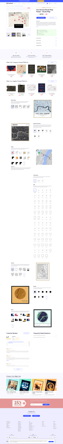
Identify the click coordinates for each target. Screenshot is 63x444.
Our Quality (43, 424)
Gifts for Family (30, 425)
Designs (15, 3)
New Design (52, 17)
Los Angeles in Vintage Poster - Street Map (11, 93)
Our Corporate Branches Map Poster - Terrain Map (21, 74)
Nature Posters (19, 428)
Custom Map (7, 423)
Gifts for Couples (30, 423)
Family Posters (19, 425)
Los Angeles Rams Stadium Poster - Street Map (42, 93)
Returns (54, 425)
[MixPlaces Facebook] (52, 437)
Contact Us (54, 423)
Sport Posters (19, 429)
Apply (47, 3)
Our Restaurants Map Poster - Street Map (51, 74)
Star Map (7, 424)
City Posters (19, 423)
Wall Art (19, 3)
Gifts (28, 3)
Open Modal (13, 34)
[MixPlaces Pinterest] (54, 437)
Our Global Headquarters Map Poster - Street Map (31, 74)
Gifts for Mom (30, 428)
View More (37, 26)
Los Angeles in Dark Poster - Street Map (21, 93)
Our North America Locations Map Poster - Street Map (42, 74)
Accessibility (54, 428)
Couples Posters (19, 424)
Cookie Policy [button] (40, 441)
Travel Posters (19, 430)
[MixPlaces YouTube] (56, 437)
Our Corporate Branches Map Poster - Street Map (11, 74)
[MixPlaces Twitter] (49, 437)
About (32, 3)
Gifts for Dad (30, 424)
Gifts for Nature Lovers (31, 429)
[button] (6, 387)
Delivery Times (54, 424)
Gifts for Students (30, 430)
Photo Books (24, 3)
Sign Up (46, 404)
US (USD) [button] (51, 3)
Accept (51, 441)
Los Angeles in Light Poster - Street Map (31, 93)
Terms (54, 441)
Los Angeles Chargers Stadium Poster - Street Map (52, 93)
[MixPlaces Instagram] (51, 437)
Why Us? (43, 423)
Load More (18, 369)
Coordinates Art (8, 425)
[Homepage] (9, 3)
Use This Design (41, 17)
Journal (42, 425)
